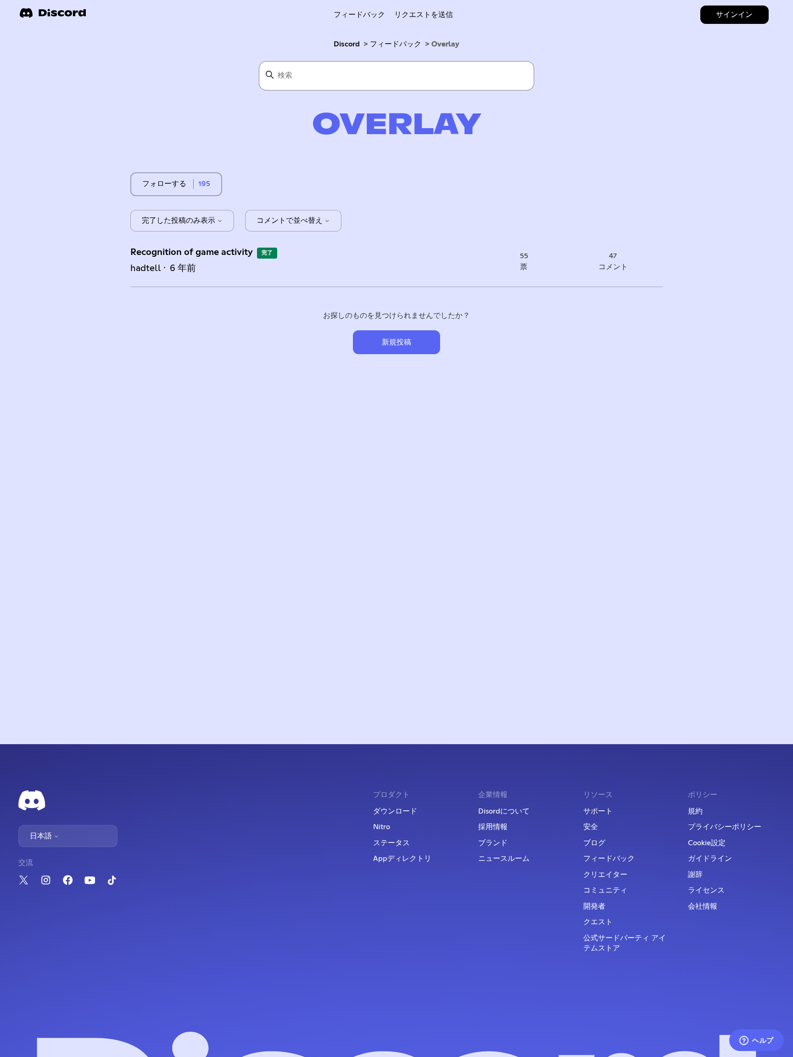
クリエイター (605, 874)
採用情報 (493, 827)
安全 (590, 827)
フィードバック (359, 14)
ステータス (391, 843)
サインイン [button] (734, 14)
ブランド (493, 843)
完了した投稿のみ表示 (179, 220)
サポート (598, 811)
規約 (695, 811)
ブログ (594, 843)
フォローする (164, 183)
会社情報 (702, 906)
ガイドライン (710, 858)
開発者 (594, 906)
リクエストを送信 (423, 14)
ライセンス (706, 890)
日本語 (42, 836)
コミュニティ (605, 890)
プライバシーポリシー (724, 827)
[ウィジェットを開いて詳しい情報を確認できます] (756, 1040)
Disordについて (504, 811)
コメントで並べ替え (290, 220)
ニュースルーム (504, 858)
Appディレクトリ (402, 858)
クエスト (598, 922)
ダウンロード (395, 811)
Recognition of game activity (191, 252)
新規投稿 (396, 342)
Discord (347, 44)
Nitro (381, 827)
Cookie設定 (707, 843)
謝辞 (695, 874)
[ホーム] (53, 15)
